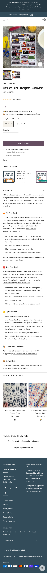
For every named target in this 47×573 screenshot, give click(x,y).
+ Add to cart (21, 182)
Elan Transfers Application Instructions (16, 283)
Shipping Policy (8, 517)
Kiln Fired (8, 124)
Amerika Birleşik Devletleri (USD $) (14, 550)
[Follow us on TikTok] (5, 492)
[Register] (37, 540)
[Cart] (43, 20)
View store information (12, 155)
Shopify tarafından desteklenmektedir (30, 556)
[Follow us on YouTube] (15, 487)
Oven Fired (21, 124)
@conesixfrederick (9, 479)
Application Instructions (13, 375)
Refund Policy (8, 513)
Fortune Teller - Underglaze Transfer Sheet (15, 412)
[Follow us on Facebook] (5, 487)
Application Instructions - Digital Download (24, 173)
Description (7, 190)
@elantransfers (8, 476)
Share (5, 160)
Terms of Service (9, 521)
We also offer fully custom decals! (25, 354)
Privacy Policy (7, 509)
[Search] (8, 20)
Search (5, 505)
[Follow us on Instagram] (10, 487)
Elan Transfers (9, 83)
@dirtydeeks (7, 482)
